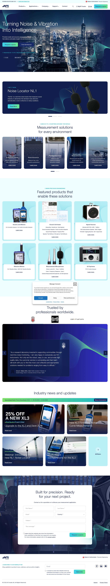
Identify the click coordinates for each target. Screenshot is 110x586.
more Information (23, 1)
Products (22, 6)
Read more (8, 430)
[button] (75, 284)
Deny (55, 298)
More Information (100, 400)
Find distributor (26, 44)
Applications (33, 6)
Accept (40, 298)
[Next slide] (106, 353)
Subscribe (79, 572)
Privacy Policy (56, 301)
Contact (64, 6)
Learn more (12, 165)
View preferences (69, 298)
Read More (13, 106)
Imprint (62, 301)
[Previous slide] (4, 353)
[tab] (50, 116)
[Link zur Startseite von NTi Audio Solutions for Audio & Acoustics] (5, 6)
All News (98, 454)
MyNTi (82, 6)
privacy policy (51, 537)
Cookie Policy (49, 301)
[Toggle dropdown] (25, 6)
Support (55, 6)
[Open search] (73, 6)
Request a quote (10, 44)
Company (45, 6)
